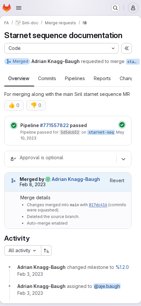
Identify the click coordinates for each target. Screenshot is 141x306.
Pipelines (75, 78)
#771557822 (54, 125)
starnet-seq (133, 61)
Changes (129, 78)
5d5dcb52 (70, 132)
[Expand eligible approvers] (123, 159)
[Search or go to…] (115, 8)
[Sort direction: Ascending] (46, 250)
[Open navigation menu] (18, 8)
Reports (102, 78)
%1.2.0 (122, 267)
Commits (47, 78)
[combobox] (22, 250)
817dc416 (98, 205)
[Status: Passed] (14, 125)
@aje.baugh (107, 286)
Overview (18, 78)
